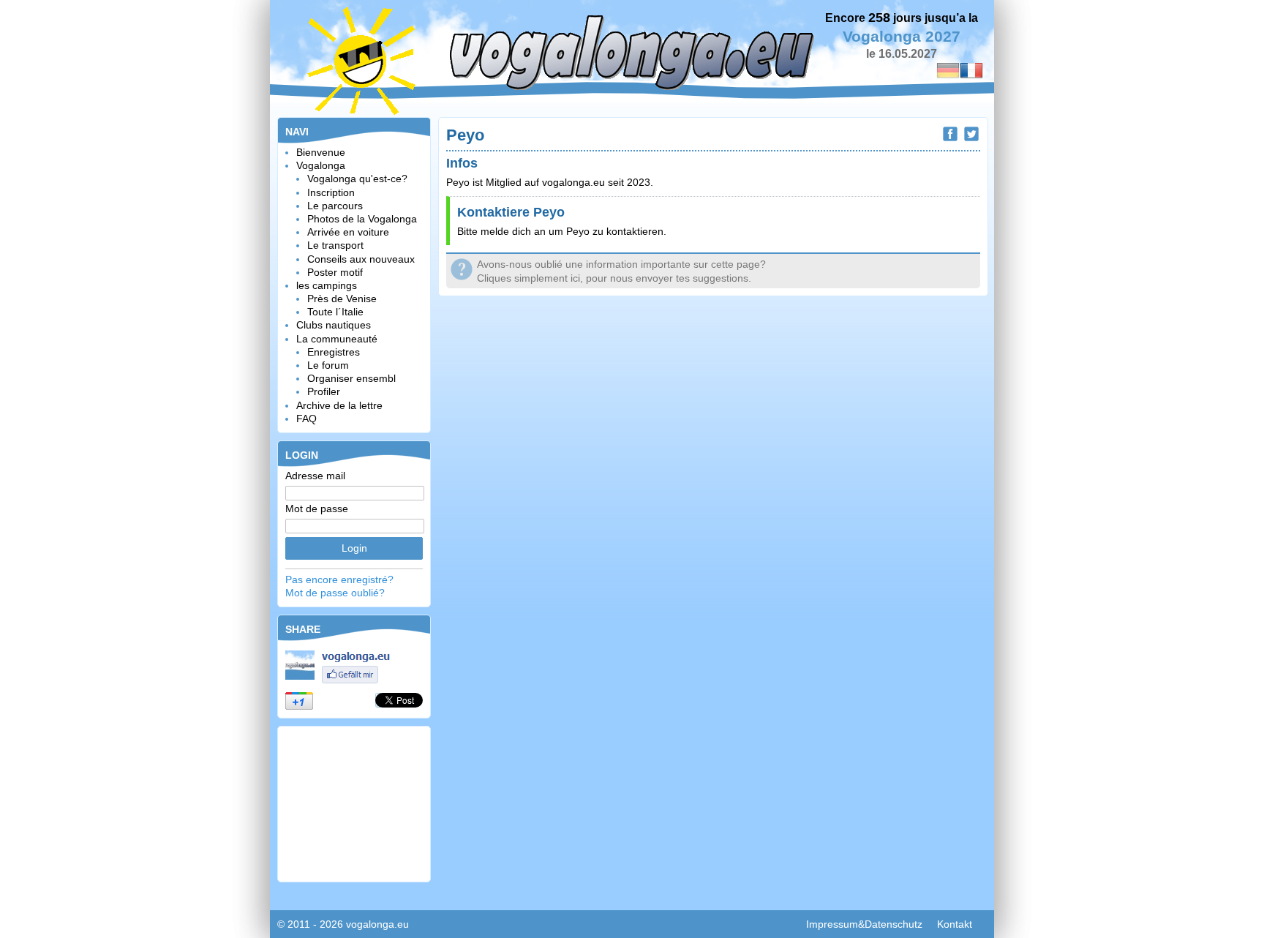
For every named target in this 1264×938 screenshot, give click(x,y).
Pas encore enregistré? (339, 579)
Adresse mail (315, 475)
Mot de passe (316, 508)
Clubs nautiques (333, 325)
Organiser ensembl (351, 378)
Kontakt (954, 924)
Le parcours (335, 205)
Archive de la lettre (339, 405)
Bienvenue (320, 152)
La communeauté (336, 339)
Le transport (335, 245)
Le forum (328, 365)
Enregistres (333, 352)
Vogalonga (320, 165)
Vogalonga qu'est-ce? (357, 178)
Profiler (323, 391)
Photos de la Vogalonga (362, 219)
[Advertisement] (354, 802)
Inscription (331, 192)
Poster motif (335, 272)
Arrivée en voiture (348, 232)
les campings (326, 285)
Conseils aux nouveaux (361, 259)
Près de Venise (342, 298)
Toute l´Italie (335, 312)
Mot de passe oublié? (335, 593)
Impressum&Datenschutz (864, 924)
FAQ (306, 418)
